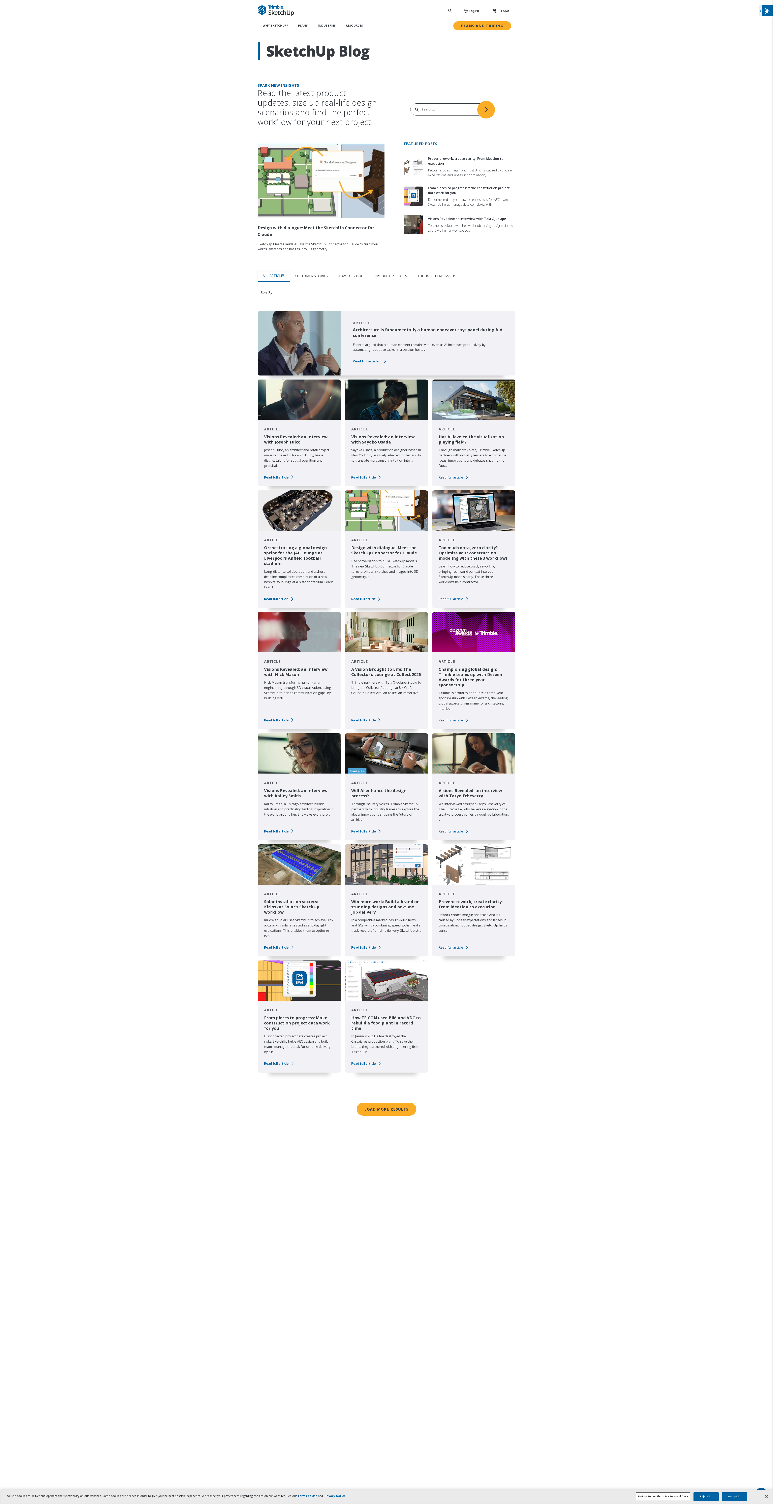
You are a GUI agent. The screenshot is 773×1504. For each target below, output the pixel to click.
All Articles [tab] (274, 275)
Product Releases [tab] (391, 276)
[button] (469, 10)
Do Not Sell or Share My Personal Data (663, 1496)
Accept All (734, 1496)
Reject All (706, 1496)
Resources (354, 25)
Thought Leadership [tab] (436, 276)
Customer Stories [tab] (311, 276)
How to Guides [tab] (351, 276)
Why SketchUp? (275, 25)
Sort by (266, 292)
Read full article (366, 361)
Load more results (386, 1109)
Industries (327, 25)
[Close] (766, 1496)
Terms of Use (307, 1496)
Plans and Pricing (482, 25)
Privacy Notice (335, 1496)
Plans (303, 25)
